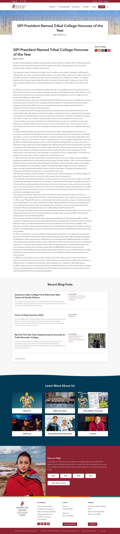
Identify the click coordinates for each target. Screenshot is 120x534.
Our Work (85, 7)
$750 (53, 476)
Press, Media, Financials (93, 411)
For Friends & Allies (64, 7)
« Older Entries (20, 359)
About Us (52, 7)
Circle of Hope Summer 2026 (29, 315)
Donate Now (15, 1)
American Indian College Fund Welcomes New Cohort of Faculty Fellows (37, 296)
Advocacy (27, 434)
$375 (66, 476)
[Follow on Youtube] (48, 524)
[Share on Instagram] (109, 50)
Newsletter (72, 316)
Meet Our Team (60, 411)
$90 (90, 476)
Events (94, 7)
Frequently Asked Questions (60, 434)
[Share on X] (106, 50)
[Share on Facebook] (102, 50)
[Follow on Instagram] (42, 524)
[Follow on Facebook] (38, 524)
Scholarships (70, 524)
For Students (75, 7)
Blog (64, 35)
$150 (78, 476)
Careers (100, 1)
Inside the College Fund (75, 336)
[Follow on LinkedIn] (45, 524)
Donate (92, 524)
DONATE (101, 7)
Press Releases (73, 296)
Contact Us (94, 1)
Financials (106, 1)
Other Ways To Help (59, 483)
